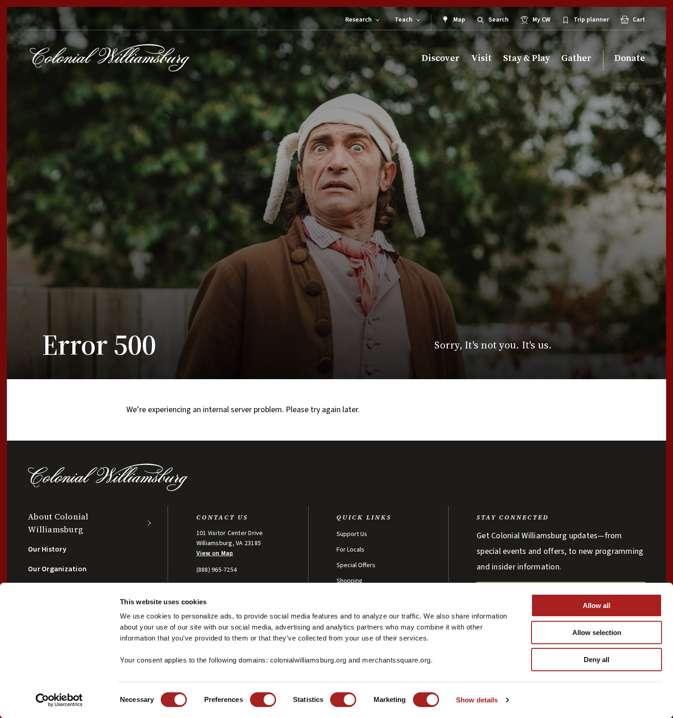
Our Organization (57, 569)
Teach (403, 19)
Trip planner (591, 19)
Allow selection (596, 632)
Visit (481, 58)
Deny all (596, 659)
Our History (47, 549)
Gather (576, 58)
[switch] (263, 699)
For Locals (350, 549)
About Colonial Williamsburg (58, 523)
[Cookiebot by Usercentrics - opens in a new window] (59, 700)
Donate (629, 58)
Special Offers (355, 565)
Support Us (351, 534)
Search (498, 19)
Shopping (349, 580)
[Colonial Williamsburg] (110, 58)
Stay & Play (526, 58)
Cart (639, 19)
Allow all (596, 605)
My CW (541, 19)
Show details (477, 700)
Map (459, 19)
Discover (441, 58)
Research (358, 19)
